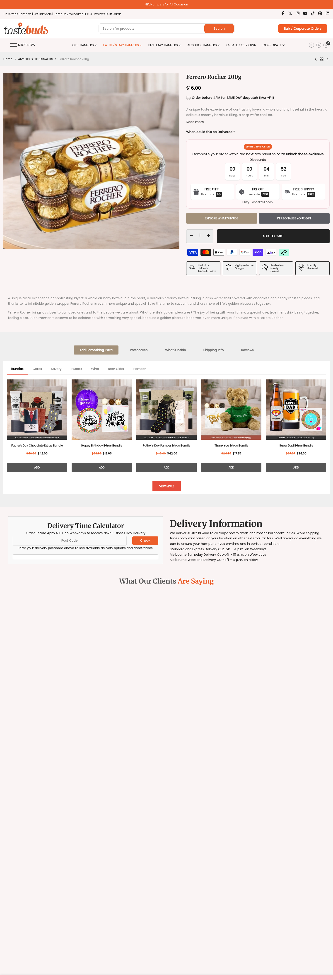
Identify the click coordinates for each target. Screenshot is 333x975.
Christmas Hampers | (18, 14)
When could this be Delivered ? (210, 132)
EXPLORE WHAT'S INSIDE (221, 218)
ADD (37, 467)
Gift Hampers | (44, 14)
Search (219, 28)
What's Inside (175, 350)
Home (7, 59)
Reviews (247, 350)
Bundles (17, 369)
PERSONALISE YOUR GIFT (294, 218)
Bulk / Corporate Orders (302, 28)
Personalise (139, 350)
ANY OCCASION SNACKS (35, 59)
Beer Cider (116, 369)
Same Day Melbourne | (69, 14)
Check (145, 540)
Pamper (139, 369)
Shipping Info (213, 350)
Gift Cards (114, 14)
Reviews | (100, 14)
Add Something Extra (96, 350)
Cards (37, 369)
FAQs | (89, 14)
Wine (95, 369)
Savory (56, 369)
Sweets (76, 369)
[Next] (326, 423)
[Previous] (6, 423)
